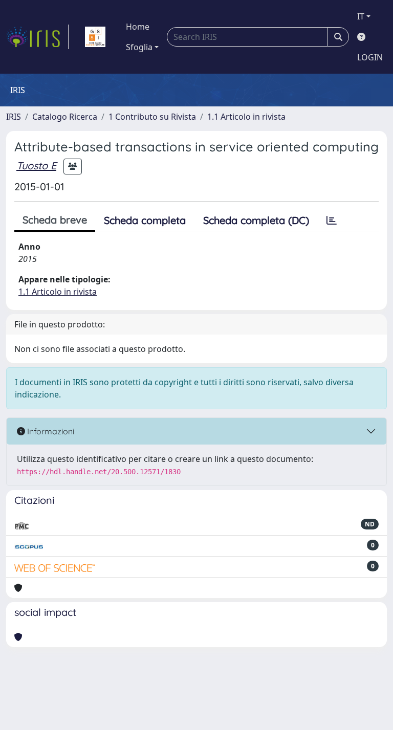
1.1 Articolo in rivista (246, 116)
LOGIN (370, 57)
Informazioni (49, 431)
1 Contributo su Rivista (152, 116)
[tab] (331, 220)
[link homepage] (37, 37)
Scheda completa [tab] (145, 220)
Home (137, 26)
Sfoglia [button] (139, 47)
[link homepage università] (95, 37)
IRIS (13, 116)
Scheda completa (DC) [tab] (256, 220)
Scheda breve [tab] (55, 219)
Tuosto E (36, 165)
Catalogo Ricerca (64, 116)
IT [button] (360, 16)
